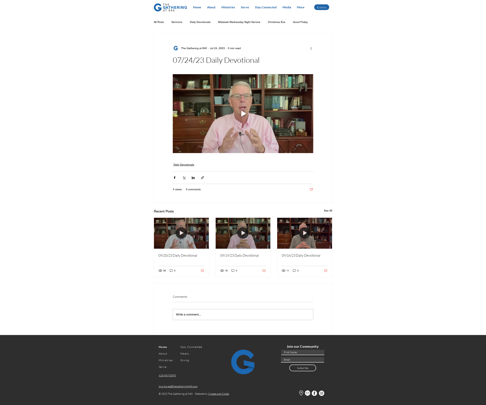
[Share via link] (202, 177)
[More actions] (311, 48)
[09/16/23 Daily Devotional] (304, 233)
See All (328, 210)
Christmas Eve (276, 22)
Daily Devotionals (200, 22)
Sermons (176, 22)
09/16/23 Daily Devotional (301, 255)
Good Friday (300, 22)
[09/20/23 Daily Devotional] (181, 233)
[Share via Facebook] (174, 177)
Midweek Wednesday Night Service (239, 22)
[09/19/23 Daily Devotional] (243, 233)
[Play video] (243, 113)
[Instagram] (321, 393)
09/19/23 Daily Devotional (239, 255)
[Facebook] (314, 393)
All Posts (159, 22)
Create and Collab (218, 393)
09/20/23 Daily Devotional (178, 255)
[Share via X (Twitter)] (184, 177)
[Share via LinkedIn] (193, 177)
